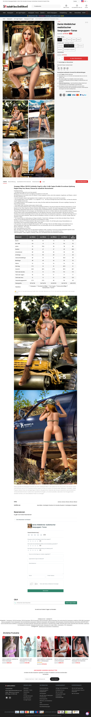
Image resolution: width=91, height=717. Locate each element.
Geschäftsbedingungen (45, 706)
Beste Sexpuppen (27, 697)
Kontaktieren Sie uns (77, 7)
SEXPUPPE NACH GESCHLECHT (41, 623)
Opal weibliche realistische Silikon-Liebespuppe (44, 660)
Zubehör (25, 694)
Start (4, 19)
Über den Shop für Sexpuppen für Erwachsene (46, 696)
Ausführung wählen (10, 665)
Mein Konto (66, 7)
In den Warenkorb (76, 58)
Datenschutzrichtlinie (44, 704)
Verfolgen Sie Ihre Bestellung (62, 688)
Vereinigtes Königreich (69, 49)
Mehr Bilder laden (28, 174)
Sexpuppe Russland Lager (37, 625)
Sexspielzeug (55, 626)
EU (76, 46)
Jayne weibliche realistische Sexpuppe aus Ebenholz (80, 660)
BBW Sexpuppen (86, 620)
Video (41, 702)
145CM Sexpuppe (26, 620)
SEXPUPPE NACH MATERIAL (77, 623)
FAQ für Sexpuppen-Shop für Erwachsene (78, 691)
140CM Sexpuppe (17, 620)
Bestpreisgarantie (43, 698)
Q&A (43, 181)
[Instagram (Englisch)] (9, 697)
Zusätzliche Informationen (24, 181)
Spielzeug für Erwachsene (45, 626)
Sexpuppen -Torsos (28, 690)
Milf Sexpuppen (51, 622)
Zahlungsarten (43, 693)
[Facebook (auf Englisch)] (6, 697)
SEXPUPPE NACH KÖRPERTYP (11, 623)
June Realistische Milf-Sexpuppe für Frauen (26, 660)
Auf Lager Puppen (18, 19)
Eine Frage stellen (71, 603)
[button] (85, 13)
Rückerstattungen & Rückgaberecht (44, 691)
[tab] (5, 181)
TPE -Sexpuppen (68, 625)
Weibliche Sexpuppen (42, 622)
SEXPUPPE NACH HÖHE (65, 623)
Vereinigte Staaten (69, 46)
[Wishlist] (16, 638)
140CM (59, 39)
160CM (74, 39)
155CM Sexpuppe (35, 620)
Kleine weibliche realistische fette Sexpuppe (10, 660)
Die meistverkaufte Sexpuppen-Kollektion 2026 (69, 620)
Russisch (60, 49)
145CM (64, 39)
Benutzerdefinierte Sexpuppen (28, 622)
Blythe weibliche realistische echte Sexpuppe (62, 660)
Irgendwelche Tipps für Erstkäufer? (36, 558)
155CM (69, 39)
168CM (78, 39)
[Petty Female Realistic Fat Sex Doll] (87, 22)
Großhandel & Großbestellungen (60, 696)
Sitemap (63, 715)
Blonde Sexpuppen (6, 622)
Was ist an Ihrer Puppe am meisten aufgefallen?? (40, 554)
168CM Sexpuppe (52, 620)
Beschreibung (12, 181)
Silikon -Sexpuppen (59, 625)
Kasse (86, 7)
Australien (60, 46)
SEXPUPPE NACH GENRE (53, 623)
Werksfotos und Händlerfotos (46, 700)
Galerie (5, 181)
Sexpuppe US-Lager (29, 19)
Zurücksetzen (60, 52)
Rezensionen (36, 181)
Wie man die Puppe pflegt (77, 688)
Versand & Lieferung (44, 688)
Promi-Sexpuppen (15, 622)
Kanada (81, 46)
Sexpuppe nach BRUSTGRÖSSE (25, 623)
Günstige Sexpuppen (28, 696)
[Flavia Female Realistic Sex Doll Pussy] (86, 22)
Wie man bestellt (59, 692)
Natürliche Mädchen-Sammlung (72, 622)
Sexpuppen (9, 19)
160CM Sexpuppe (43, 620)
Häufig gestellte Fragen (60, 694)
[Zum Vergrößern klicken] (28, 60)
